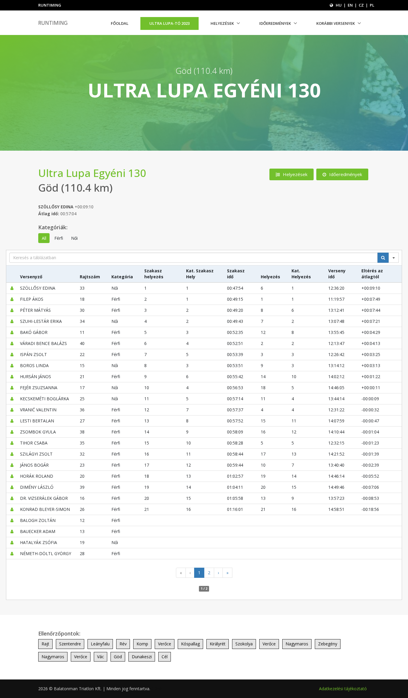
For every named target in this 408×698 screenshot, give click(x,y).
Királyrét (218, 644)
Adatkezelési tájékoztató (343, 688)
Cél (165, 656)
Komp (142, 644)
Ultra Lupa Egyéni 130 (92, 173)
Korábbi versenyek (335, 23)
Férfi (58, 238)
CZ (361, 5)
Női (74, 238)
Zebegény (327, 644)
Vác (100, 656)
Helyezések (222, 23)
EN (350, 5)
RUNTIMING (53, 22)
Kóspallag (190, 644)
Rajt (45, 644)
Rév (123, 644)
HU (339, 5)
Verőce (164, 644)
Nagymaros (297, 644)
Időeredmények (275, 23)
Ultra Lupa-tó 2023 (169, 23)
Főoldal (119, 23)
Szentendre (70, 644)
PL (372, 5)
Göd (118, 656)
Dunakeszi (142, 656)
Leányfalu (100, 644)
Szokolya (244, 644)
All (44, 238)
